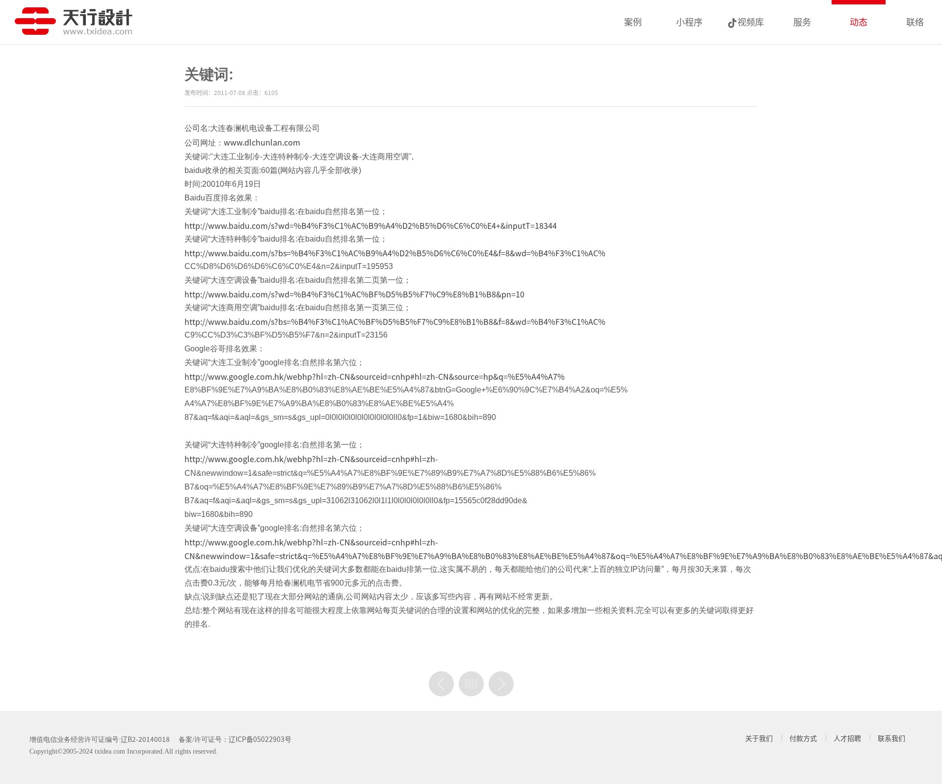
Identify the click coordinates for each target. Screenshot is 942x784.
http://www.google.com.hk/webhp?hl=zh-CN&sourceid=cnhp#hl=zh (309, 459)
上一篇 (441, 683)
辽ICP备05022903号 (260, 739)
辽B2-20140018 (145, 739)
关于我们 (759, 738)
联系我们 (891, 738)
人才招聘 (847, 738)
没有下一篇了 (501, 683)
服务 (802, 21)
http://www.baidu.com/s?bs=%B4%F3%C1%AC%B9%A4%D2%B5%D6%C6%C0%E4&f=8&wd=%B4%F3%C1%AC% (394, 253)
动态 (858, 21)
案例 (633, 21)
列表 (471, 683)
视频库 (750, 21)
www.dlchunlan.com (262, 142)
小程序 (689, 21)
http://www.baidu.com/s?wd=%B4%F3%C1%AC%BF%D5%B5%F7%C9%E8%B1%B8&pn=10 (354, 294)
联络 (915, 21)
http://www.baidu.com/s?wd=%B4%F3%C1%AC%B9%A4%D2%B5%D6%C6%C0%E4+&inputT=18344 (370, 225)
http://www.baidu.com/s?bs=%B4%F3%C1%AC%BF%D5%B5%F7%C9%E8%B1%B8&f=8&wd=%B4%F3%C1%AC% (394, 321)
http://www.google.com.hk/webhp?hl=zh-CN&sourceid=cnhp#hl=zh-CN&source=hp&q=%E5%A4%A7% (374, 376)
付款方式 (803, 738)
